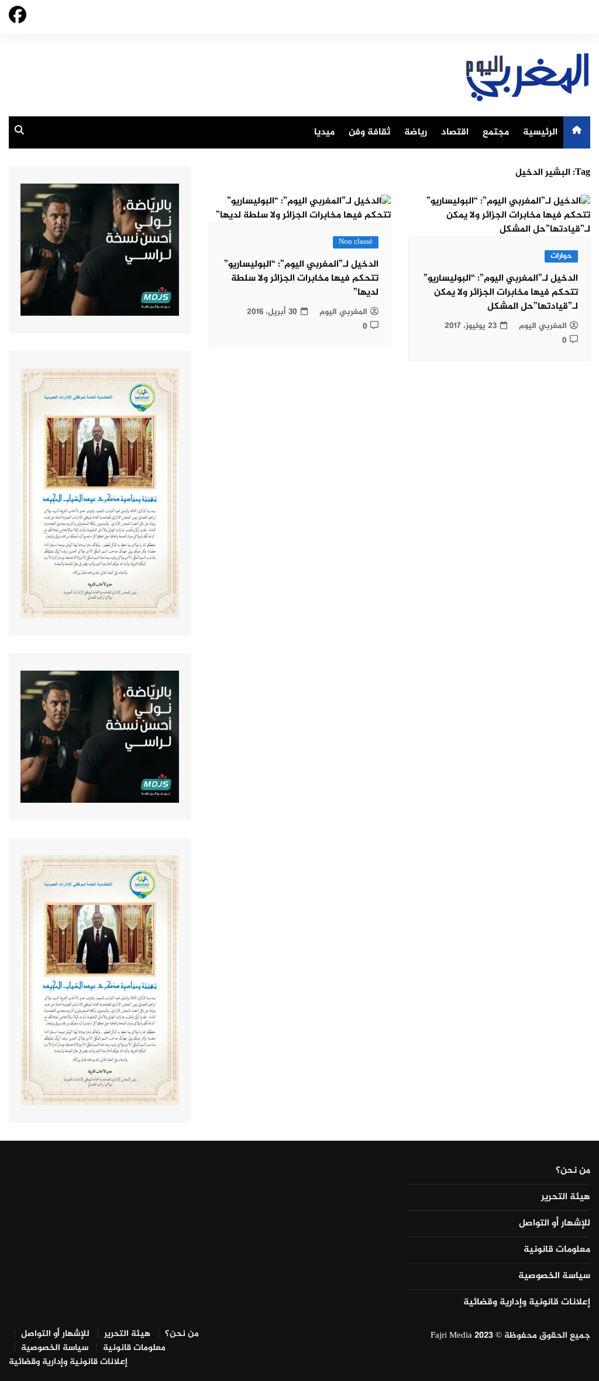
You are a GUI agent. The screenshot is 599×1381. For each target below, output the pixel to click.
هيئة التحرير (565, 1197)
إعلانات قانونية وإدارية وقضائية (526, 1303)
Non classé (356, 242)
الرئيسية (540, 132)
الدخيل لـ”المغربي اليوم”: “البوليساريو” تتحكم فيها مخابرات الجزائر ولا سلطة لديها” (301, 279)
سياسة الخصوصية (554, 1276)
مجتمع (496, 132)
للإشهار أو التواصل (554, 1224)
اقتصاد (455, 132)
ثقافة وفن (369, 132)
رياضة (415, 132)
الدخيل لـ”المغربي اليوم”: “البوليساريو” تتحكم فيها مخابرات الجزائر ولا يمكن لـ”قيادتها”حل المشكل (501, 293)
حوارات (561, 256)
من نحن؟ (573, 1171)
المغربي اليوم (543, 326)
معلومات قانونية (557, 1250)
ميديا (324, 132)
